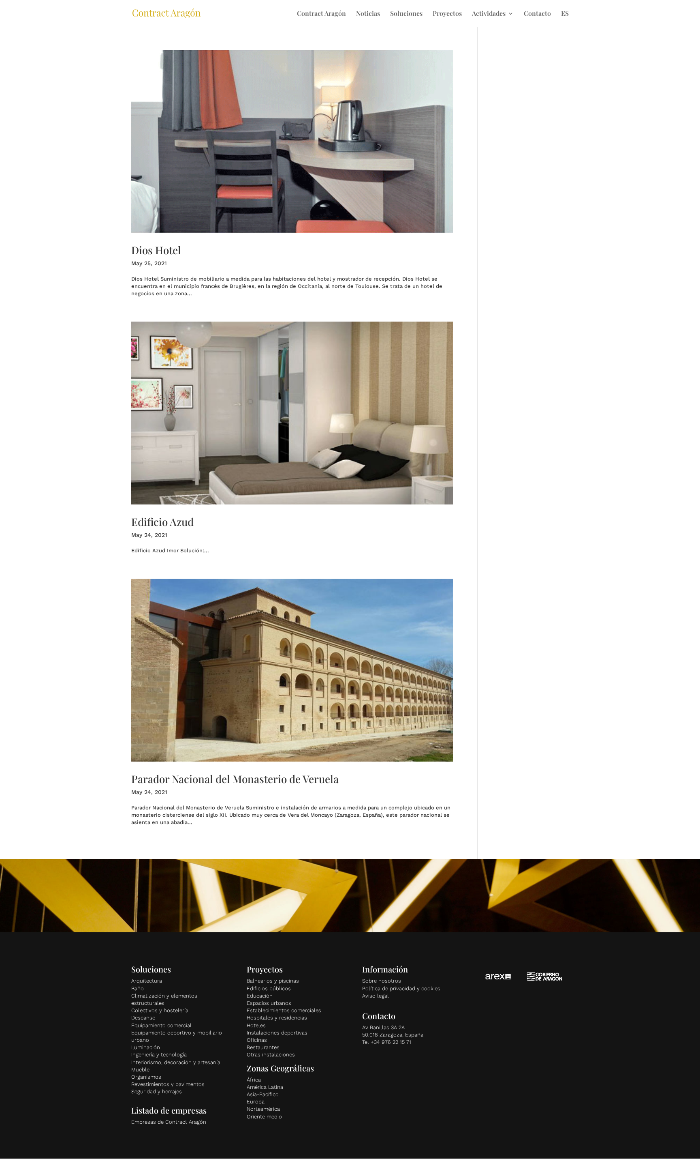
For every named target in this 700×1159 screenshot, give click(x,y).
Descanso (143, 1018)
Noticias (368, 14)
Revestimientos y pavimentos (168, 1084)
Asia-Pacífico (263, 1094)
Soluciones (406, 14)
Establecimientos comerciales (284, 1010)
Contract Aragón (321, 14)
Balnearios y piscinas (273, 981)
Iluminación (145, 1047)
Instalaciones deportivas (277, 1033)
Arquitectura (146, 981)
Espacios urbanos (269, 1003)
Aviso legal (375, 996)
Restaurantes (263, 1047)
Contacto (537, 14)
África (254, 1080)
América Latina (265, 1087)
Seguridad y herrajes (156, 1091)
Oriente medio (264, 1117)
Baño (137, 988)
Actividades (489, 14)
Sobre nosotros (381, 981)
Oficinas (257, 1040)
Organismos (146, 1077)
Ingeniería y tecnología (159, 1055)
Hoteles (256, 1025)
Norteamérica (263, 1109)
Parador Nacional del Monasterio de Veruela (235, 779)
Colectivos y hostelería (159, 1010)
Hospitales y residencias (277, 1018)
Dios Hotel (156, 250)
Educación (260, 996)
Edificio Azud (162, 522)
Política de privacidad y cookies (401, 988)
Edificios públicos (269, 988)
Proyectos (447, 14)
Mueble (140, 1070)
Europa (256, 1102)
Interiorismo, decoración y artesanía (175, 1062)
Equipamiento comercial (161, 1025)
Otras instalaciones (271, 1055)
